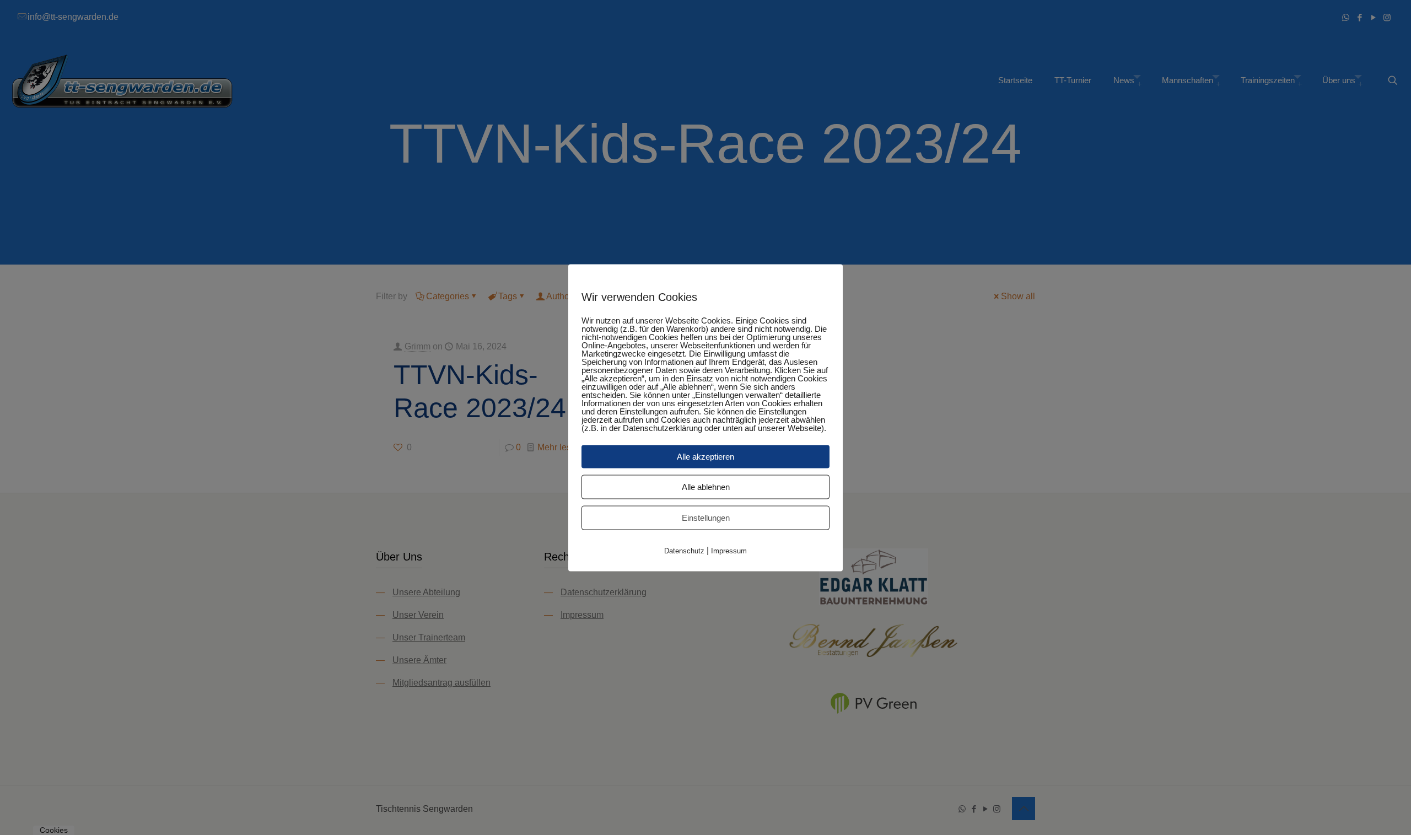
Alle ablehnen (706, 486)
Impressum (729, 550)
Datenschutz (684, 550)
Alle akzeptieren (705, 456)
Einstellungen (706, 517)
